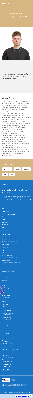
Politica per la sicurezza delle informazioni (7, 314)
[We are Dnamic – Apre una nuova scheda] (2, 290)
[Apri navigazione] (30, 3)
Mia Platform (5, 304)
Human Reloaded (6, 295)
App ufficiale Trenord (7, 260)
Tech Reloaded (5, 297)
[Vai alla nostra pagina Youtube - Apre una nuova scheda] (16, 349)
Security (4, 239)
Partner (4, 301)
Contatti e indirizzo (7, 230)
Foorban (4, 265)
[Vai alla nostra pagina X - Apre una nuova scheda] (3, 349)
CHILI (3, 253)
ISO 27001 (4, 237)
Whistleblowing (5, 322)
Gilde (3, 217)
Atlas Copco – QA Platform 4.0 (9, 257)
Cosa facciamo (6, 211)
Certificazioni (6, 234)
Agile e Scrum (5, 244)
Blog (3, 227)
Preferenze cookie (6, 319)
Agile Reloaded (5, 292)
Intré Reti (4, 283)
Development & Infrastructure (9, 241)
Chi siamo (4, 209)
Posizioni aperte (7, 269)
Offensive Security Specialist (9, 271)
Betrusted (4, 285)
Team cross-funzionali (8, 214)
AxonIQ (4, 306)
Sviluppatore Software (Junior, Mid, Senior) (12, 274)
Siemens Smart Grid (7, 255)
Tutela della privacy (6, 317)
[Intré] (5, 3)
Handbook (5, 225)
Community (5, 222)
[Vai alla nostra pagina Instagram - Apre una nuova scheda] (13, 349)
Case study (5, 248)
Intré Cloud (4, 280)
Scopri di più (23, 385)
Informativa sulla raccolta (23, 396)
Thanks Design (5, 288)
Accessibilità (5, 326)
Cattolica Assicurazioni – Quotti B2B (11, 262)
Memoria (4, 290)
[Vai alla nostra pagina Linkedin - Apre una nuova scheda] (10, 349)
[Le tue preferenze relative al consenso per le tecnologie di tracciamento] (30, 395)
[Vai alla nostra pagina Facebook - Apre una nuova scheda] (6, 349)
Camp (3, 219)
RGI (3, 250)
